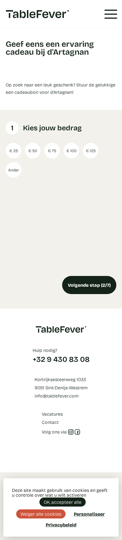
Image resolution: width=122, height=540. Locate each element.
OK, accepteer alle (62, 502)
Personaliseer (89, 513)
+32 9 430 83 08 (61, 359)
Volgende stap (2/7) (89, 284)
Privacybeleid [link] (61, 525)
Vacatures (52, 414)
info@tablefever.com (57, 395)
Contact (50, 422)
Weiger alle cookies (40, 514)
